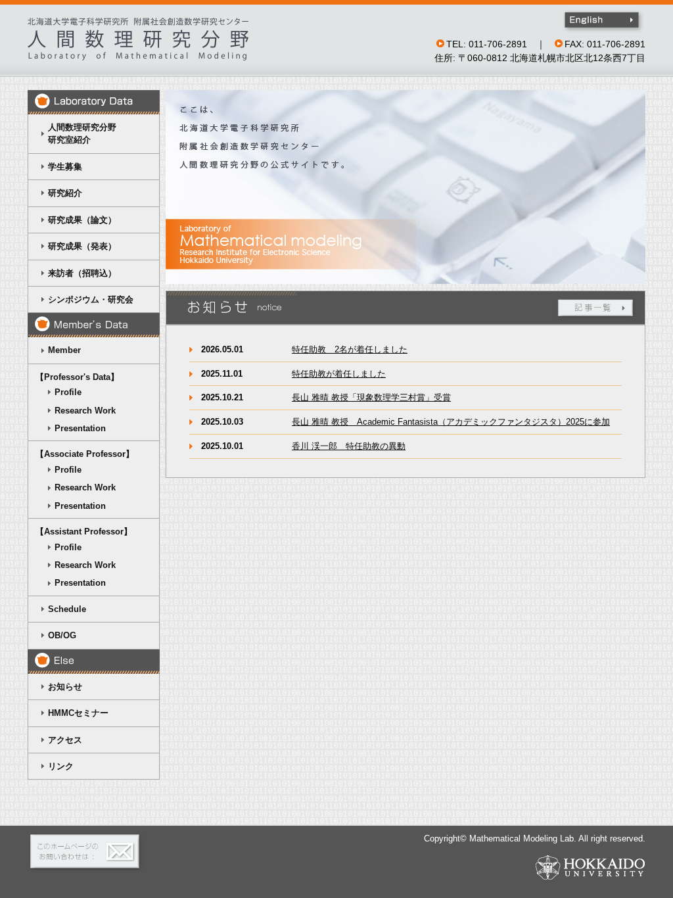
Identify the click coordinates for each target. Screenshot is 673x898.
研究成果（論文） (82, 220)
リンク (61, 766)
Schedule (67, 609)
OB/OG (62, 635)
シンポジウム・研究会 (90, 299)
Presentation (80, 428)
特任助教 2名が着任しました (349, 349)
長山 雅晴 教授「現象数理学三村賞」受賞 (371, 397)
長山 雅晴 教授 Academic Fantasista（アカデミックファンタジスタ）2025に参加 (451, 422)
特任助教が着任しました (339, 374)
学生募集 (65, 167)
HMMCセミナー (78, 713)
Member (64, 350)
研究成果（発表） (82, 246)
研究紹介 (65, 193)
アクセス (65, 740)
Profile (68, 392)
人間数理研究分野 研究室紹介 (75, 133)
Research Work (85, 410)
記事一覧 (596, 308)
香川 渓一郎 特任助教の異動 (349, 446)
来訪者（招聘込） (82, 273)
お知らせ (65, 687)
